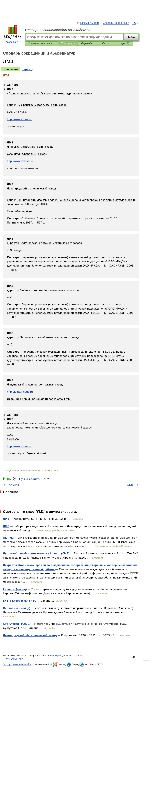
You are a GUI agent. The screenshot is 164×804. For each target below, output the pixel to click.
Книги (105, 43)
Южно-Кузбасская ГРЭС (19, 600)
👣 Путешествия (14, 659)
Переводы (87, 43)
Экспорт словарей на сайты (17, 664)
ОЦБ (130, 484)
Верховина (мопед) (16, 608)
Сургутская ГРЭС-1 (16, 623)
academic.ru (12, 42)
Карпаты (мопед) (15, 589)
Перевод (27, 69)
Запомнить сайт (89, 23)
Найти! (131, 37)
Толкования (68, 43)
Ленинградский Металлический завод (30, 635)
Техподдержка (55, 655)
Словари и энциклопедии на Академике (58, 30)
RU (134, 23)
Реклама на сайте (72, 655)
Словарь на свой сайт (116, 23)
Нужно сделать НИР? (34, 478)
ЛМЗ (6, 518)
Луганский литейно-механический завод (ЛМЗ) (36, 553)
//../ (19, 119)
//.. (20, 161)
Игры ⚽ (124, 43)
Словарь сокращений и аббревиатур (41, 43)
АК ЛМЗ (14, 484)
